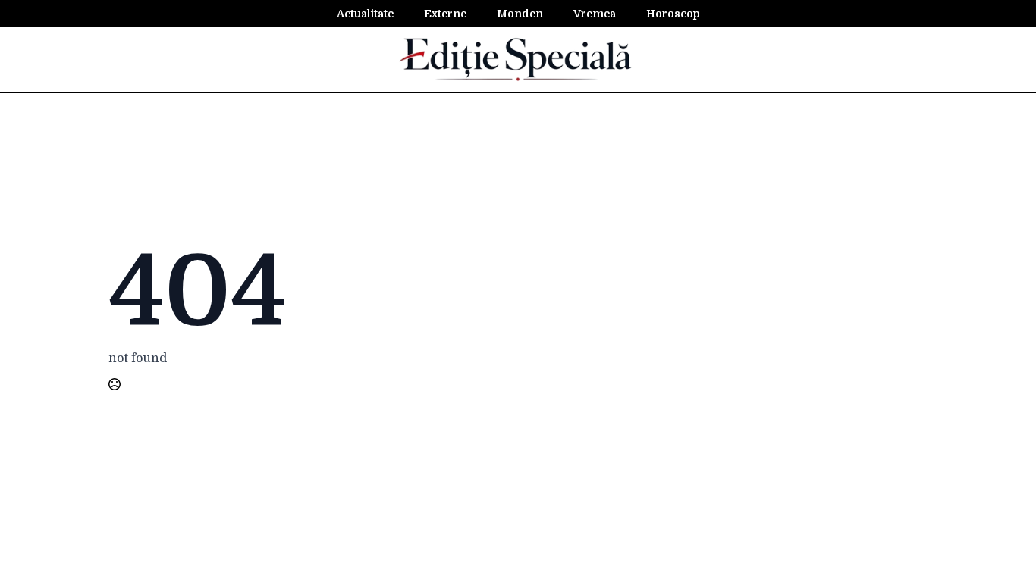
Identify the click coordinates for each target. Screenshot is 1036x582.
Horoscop (673, 14)
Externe (445, 14)
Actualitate (365, 14)
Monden (520, 14)
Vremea (594, 14)
